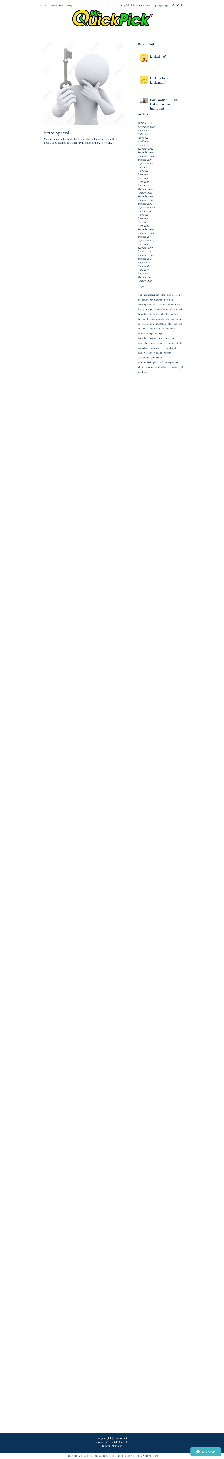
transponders (171, 362)
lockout (153, 328)
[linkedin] (182, 5)
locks (161, 328)
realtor (141, 352)
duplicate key (173, 304)
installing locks (157, 314)
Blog (163, 294)
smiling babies (157, 357)
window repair (177, 367)
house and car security (173, 309)
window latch (161, 367)
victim (141, 367)
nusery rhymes (158, 343)
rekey (149, 352)
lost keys (170, 338)
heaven (157, 309)
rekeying (158, 352)
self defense (143, 357)
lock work (143, 328)
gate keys (147, 309)
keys (151, 323)
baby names (169, 299)
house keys (143, 314)
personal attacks (174, 343)
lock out (178, 323)
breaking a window (147, 304)
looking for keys (145, 333)
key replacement (173, 318)
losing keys (160, 333)
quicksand (171, 347)
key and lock (172, 314)
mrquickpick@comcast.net (135, 5)
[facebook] (172, 5)
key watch (143, 323)
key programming (155, 318)
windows (142, 372)
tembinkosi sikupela (147, 362)
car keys (162, 304)
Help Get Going (174, 294)
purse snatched (157, 347)
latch (169, 323)
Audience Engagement (148, 294)
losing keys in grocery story (151, 338)
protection (143, 347)
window (149, 367)
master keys (143, 343)
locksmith (170, 328)
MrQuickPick (156, 299)
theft (161, 362)
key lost (141, 318)
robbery (167, 352)
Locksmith (143, 299)
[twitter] (177, 5)
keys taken (161, 323)
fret (140, 309)
